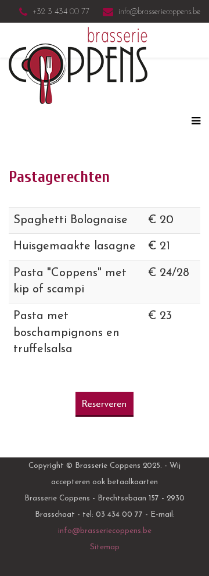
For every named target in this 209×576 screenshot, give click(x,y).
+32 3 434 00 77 (61, 12)
